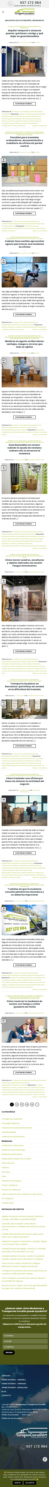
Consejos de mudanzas (17, 26)
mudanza (25, 123)
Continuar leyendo (24, 104)
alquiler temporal (25, 114)
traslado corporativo (16, 329)
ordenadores (40, 228)
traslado (43, 432)
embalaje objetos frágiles (11, 664)
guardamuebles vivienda (25, 121)
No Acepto (30, 1483)
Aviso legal (26, 1415)
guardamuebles (39, 114)
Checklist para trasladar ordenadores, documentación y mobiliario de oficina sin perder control (24, 142)
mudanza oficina (21, 327)
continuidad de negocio (11, 866)
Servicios (6, 1376)
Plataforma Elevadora (35, 975)
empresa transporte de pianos (21, 758)
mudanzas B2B (7, 870)
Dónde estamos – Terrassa (14, 1384)
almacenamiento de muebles (13, 536)
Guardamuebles (34, 26)
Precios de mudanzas (11, 1189)
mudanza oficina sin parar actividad (31, 868)
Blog (4, 1391)
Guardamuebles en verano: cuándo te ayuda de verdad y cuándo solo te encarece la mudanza (24, 449)
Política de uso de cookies (12, 1418)
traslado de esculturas (24, 671)
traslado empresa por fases (17, 875)
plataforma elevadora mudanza (21, 987)
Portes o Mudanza (10, 1185)
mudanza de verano (24, 543)
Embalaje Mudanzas (10, 1123)
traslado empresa (8, 231)
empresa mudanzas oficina (30, 866)
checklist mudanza (32, 226)
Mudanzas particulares (30, 997)
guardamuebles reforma (18, 119)
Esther (37, 42)
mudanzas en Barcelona (34, 337)
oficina (31, 228)
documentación (8, 228)
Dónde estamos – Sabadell (14, 1380)
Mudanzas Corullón (21, 228)
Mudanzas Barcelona (36, 460)
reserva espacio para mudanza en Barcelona (22, 1194)
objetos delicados (8, 669)
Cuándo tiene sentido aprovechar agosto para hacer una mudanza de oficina (24, 244)
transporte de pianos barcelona (23, 765)
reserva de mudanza (17, 1094)
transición (21, 126)
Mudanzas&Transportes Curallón (20, 238)
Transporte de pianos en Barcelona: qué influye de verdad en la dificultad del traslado (24, 686)
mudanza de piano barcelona (21, 761)
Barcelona (40, 430)
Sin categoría (8, 1198)
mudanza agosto (8, 432)
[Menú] (3, 12)
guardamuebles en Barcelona (13, 116)
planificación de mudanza (36, 546)
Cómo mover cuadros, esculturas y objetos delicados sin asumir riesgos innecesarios (24, 562)
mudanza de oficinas (9, 868)
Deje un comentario (40, 126)
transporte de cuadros (24, 669)
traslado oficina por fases (11, 877)
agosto (4, 327)
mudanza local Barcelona (13, 1136)
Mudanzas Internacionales (13, 1150)
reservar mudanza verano (35, 1094)
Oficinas (28, 135)
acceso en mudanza (17, 978)
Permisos (6, 1172)
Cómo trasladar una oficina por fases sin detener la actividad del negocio (24, 781)
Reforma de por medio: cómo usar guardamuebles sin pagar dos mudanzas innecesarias (24, 1287)
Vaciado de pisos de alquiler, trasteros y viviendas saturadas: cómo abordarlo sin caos (24, 1250)
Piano (39, 681)
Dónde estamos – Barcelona (15, 1387)
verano (4, 434)
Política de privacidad (10, 1415)
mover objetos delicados (31, 664)
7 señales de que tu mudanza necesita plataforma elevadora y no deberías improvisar (24, 892)
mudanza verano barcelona (22, 1090)
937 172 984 (30, 2)
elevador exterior (15, 980)
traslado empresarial (37, 875)
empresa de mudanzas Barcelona (17, 1127)
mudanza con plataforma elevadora (23, 982)
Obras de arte (32, 662)
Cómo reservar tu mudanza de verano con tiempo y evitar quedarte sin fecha (24, 1004)
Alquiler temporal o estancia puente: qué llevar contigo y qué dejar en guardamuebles (24, 33)
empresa (11, 327)
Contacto (6, 1395)
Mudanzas (24, 28)
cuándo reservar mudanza (27, 1087)
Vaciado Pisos (8, 1203)
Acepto (18, 1483)
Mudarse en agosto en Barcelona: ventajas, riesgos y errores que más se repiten (24, 344)
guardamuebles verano (26, 541)
